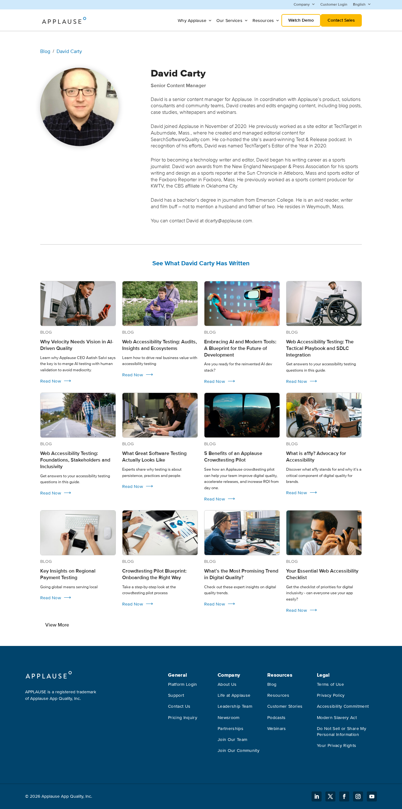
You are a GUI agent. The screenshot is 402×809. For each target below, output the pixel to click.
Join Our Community (238, 750)
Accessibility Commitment (343, 706)
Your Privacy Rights (336, 745)
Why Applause (192, 20)
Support (176, 695)
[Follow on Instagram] (358, 796)
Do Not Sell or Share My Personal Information (341, 731)
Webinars (276, 728)
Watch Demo (301, 20)
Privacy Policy (331, 695)
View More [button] (57, 625)
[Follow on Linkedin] (317, 796)
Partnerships (230, 728)
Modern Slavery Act (337, 717)
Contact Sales (341, 20)
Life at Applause (234, 695)
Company (302, 4)
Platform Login (182, 684)
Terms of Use (330, 684)
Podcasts (276, 717)
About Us (227, 684)
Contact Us (179, 706)
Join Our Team (232, 739)
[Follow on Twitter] (330, 796)
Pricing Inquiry (182, 717)
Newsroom (229, 717)
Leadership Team (235, 706)
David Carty (69, 51)
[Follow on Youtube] (372, 796)
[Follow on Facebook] (344, 796)
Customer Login (333, 4)
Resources (263, 20)
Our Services (229, 20)
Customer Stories (285, 706)
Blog (45, 51)
